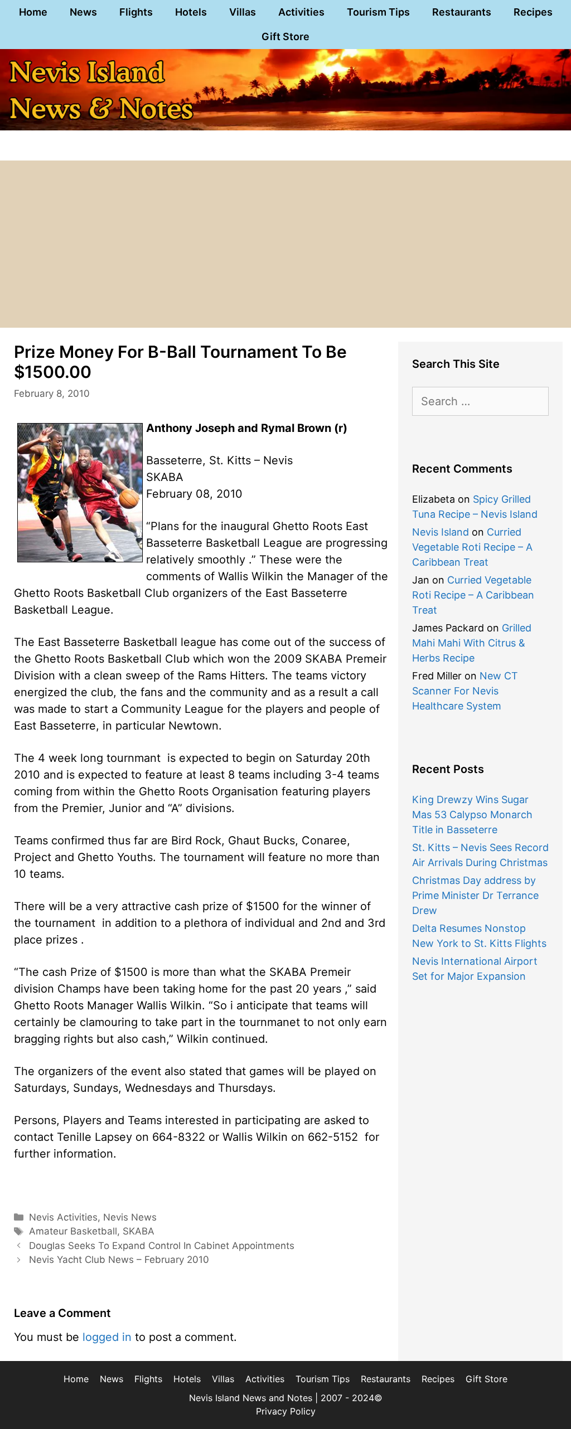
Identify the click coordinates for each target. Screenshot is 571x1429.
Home (33, 12)
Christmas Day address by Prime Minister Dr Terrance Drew (475, 895)
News (83, 12)
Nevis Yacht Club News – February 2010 (119, 1259)
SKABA (138, 1231)
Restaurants (461, 12)
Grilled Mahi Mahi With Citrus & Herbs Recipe (471, 643)
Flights (136, 12)
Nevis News (130, 1217)
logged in (107, 1337)
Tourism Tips (378, 12)
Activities (301, 12)
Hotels (191, 12)
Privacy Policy (286, 1411)
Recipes (533, 12)
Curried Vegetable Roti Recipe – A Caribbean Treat (472, 547)
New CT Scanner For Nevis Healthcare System (465, 691)
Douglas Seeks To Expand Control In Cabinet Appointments (161, 1245)
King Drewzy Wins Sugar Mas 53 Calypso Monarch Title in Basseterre (472, 814)
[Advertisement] (285, 244)
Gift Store (285, 36)
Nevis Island (440, 532)
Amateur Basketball (73, 1231)
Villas (242, 12)
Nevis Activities (63, 1217)
